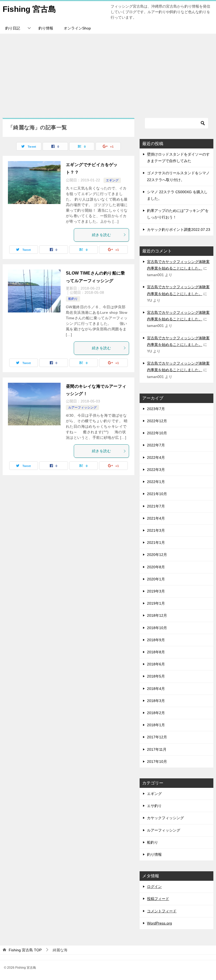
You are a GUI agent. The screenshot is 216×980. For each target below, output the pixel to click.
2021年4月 (156, 518)
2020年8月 (156, 567)
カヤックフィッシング (165, 818)
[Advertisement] (108, 73)
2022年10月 (157, 433)
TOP (25, 950)
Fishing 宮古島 (29, 9)
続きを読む (101, 235)
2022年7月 (156, 445)
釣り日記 (12, 28)
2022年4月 (156, 457)
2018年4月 (156, 689)
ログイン (154, 886)
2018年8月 (156, 652)
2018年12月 (157, 615)
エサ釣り (154, 806)
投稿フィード (158, 899)
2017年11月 (156, 749)
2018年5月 (156, 676)
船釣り (73, 299)
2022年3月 (156, 469)
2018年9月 (156, 640)
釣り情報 (45, 28)
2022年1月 (156, 482)
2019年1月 (156, 603)
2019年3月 (156, 591)
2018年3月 (156, 701)
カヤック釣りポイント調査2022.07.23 (178, 229)
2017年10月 (157, 761)
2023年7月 (156, 409)
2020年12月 (157, 555)
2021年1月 (156, 542)
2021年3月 (156, 530)
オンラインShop (77, 28)
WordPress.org (159, 923)
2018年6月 (156, 664)
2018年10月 (157, 628)
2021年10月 (157, 494)
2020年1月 (156, 579)
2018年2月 (156, 713)
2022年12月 (157, 421)
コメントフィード (161, 911)
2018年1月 (156, 725)
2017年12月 (157, 737)
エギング (112, 180)
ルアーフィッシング (82, 407)
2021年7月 (156, 506)
